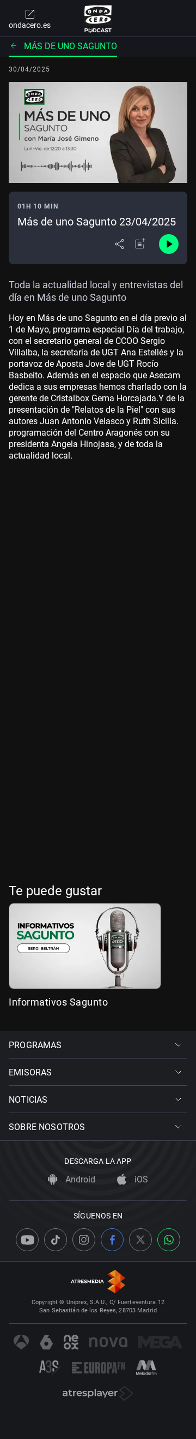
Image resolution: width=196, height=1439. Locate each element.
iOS (140, 1179)
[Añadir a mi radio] (140, 244)
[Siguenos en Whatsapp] (168, 1239)
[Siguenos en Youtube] (27, 1239)
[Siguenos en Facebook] (112, 1239)
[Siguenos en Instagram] (83, 1239)
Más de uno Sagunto (70, 46)
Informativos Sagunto (58, 1002)
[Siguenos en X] (140, 1239)
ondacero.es (30, 25)
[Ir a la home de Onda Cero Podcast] (98, 18)
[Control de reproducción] (169, 244)
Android (79, 1179)
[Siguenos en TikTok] (55, 1239)
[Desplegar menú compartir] (119, 244)
